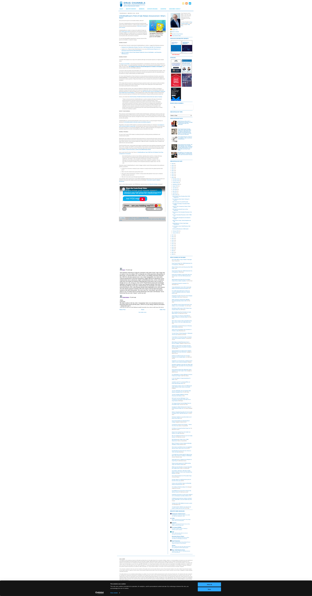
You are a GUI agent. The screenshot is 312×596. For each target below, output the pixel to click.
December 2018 (176, 179)
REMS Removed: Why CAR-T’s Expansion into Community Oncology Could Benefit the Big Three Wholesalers (185, 123)
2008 (173, 250)
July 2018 (175, 187)
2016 (173, 236)
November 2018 (176, 180)
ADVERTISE (163, 8)
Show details (114, 592)
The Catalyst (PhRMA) (176, 527)
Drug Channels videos (176, 35)
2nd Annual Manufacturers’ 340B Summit (180, 228)
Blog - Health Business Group (178, 549)
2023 (173, 168)
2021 (173, 172)
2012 (173, 243)
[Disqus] (142, 245)
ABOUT (121, 8)
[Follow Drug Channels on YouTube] (171, 35)
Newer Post (122, 309)
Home (142, 309)
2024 (173, 167)
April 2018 (175, 192)
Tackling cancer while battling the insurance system (182, 503)
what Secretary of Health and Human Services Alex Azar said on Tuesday (146, 96)
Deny (209, 589)
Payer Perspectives (176, 540)
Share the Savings (153, 184)
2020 (173, 174)
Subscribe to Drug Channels (177, 33)
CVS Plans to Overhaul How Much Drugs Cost (181, 428)
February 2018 (176, 231)
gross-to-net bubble (125, 63)
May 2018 (175, 191)
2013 (173, 241)
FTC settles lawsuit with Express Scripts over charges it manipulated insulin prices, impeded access (181, 292)
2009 (173, 248)
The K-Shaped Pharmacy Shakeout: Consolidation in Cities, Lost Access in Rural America (185, 137)
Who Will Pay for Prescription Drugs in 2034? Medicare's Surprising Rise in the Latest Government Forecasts (185, 153)
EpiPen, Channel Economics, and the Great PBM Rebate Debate (136, 149)
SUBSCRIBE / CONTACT (174, 8)
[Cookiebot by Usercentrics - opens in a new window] (99, 593)
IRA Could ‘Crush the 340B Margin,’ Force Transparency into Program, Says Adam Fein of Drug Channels (181, 399)
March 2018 (175, 194)
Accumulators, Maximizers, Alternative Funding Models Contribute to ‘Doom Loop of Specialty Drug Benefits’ (182, 472)
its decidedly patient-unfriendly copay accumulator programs (137, 122)
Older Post (162, 309)
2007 (173, 252)
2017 (173, 235)
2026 (173, 163)
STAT (173, 531)
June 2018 (175, 189)
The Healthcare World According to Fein (180, 486)
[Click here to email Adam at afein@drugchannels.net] (171, 29)
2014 (173, 240)
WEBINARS (141, 8)
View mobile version (142, 312)
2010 (173, 247)
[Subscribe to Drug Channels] (171, 33)
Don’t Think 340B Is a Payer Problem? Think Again (182, 259)
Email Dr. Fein (175, 29)
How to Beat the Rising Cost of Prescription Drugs (182, 475)
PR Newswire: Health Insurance (178, 513)
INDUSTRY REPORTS (131, 8)
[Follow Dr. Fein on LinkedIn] (171, 31)
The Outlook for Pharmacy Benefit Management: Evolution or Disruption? (145, 66)
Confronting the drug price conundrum (179, 283)
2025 (173, 165)
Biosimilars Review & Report (178, 536)
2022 (173, 170)
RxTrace (173, 545)
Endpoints (174, 522)
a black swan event (125, 31)
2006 (173, 254)
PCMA (173, 518)
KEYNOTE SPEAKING (152, 8)
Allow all (209, 584)
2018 (173, 177)
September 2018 (176, 184)
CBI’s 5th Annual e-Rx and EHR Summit (180, 201)
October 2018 (175, 182)
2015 (173, 238)
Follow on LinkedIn (175, 31)
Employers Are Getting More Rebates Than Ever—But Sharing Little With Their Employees (141, 47)
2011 (173, 245)
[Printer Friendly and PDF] (122, 218)
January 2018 (175, 232)
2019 (173, 175)
